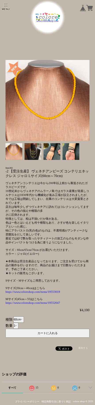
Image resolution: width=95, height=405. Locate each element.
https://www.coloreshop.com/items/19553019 (33, 291)
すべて (12, 387)
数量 (9, 325)
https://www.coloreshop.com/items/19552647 (33, 302)
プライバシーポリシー (27, 401)
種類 (9, 319)
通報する (83, 348)
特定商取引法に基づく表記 (56, 401)
